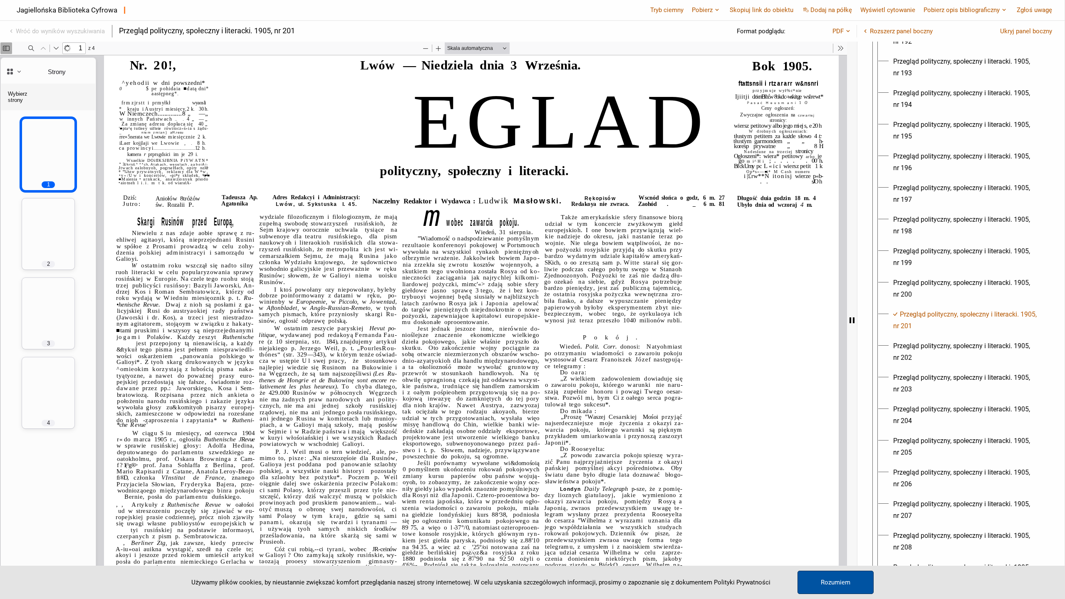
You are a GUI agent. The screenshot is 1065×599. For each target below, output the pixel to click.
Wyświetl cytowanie (887, 10)
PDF (838, 31)
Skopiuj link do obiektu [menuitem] (761, 10)
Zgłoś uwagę (1034, 10)
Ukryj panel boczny (1026, 31)
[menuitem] (968, 67)
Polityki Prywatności (742, 582)
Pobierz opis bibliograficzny (962, 10)
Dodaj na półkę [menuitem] (831, 10)
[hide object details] (852, 320)
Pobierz (702, 10)
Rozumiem (835, 582)
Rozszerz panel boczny (901, 31)
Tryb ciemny (667, 10)
